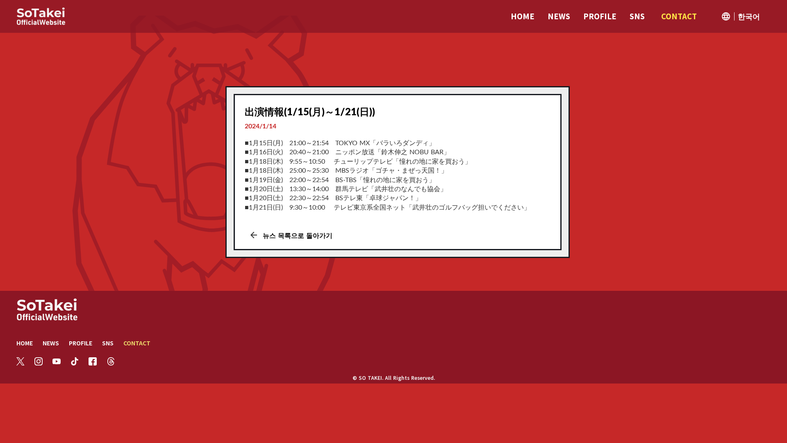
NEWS (51, 343)
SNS (108, 343)
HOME (24, 343)
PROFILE (80, 343)
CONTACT (136, 343)
